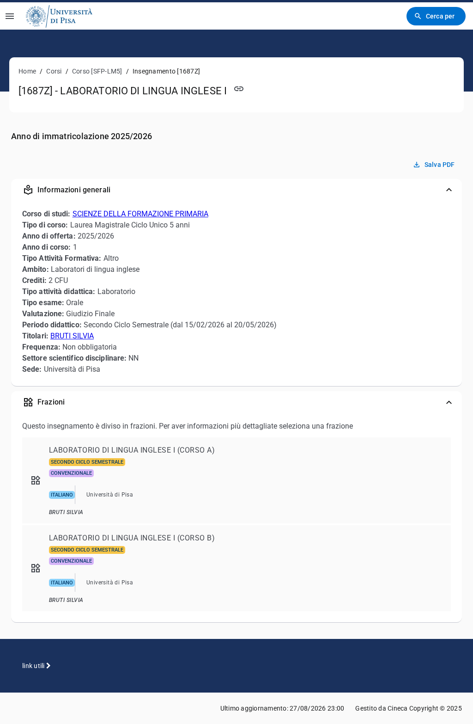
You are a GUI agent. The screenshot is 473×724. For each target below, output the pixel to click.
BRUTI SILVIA (72, 335)
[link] (59, 16)
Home (27, 71)
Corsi (53, 71)
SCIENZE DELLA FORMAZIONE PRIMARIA (140, 213)
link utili (34, 665)
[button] (236, 190)
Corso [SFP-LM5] (97, 71)
